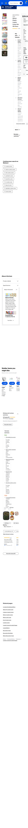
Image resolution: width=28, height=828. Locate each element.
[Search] (21, 3)
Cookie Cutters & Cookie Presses (10, 625)
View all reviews (8, 424)
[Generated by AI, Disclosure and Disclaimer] (8, 509)
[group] (19, 28)
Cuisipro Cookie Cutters (8, 612)
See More (10, 320)
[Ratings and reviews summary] (18, 413)
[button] (16, 35)
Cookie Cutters (6, 622)
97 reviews (11, 418)
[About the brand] (16, 289)
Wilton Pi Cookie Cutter (8, 609)
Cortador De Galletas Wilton (9, 607)
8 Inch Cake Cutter (7, 620)
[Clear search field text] (19, 3)
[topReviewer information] (11, 545)
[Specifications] (18, 285)
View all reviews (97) (11, 553)
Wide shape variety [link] (10, 459)
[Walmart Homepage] (6, 3)
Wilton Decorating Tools (8, 635)
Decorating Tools (7, 630)
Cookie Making (6, 627)
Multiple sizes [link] (9, 471)
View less (11, 507)
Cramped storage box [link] (10, 497)
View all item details (20, 123)
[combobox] (15, 3)
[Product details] (18, 281)
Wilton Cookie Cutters (8, 614)
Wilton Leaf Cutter (7, 617)
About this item (7, 276)
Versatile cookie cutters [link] (11, 482)
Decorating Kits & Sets (8, 633)
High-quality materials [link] (11, 449)
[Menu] (2, 3)
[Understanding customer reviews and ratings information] (16, 421)
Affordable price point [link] (11, 437)
